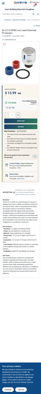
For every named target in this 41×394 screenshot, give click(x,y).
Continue (8, 390)
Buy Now (21, 127)
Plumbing (7, 20)
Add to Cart (20, 121)
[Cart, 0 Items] (34, 5)
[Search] (33, 14)
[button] (33, 2)
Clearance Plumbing (18, 20)
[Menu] (3, 3)
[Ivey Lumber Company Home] (20, 2)
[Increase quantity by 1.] (18, 115)
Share (38, 26)
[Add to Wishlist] (4, 44)
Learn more (20, 178)
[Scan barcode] (38, 14)
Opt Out (21, 390)
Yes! (35, 156)
